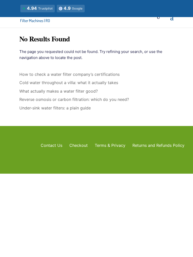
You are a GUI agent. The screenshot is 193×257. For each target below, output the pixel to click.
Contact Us (51, 145)
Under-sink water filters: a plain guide (55, 107)
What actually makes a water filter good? (58, 91)
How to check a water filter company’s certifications (69, 74)
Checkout (78, 145)
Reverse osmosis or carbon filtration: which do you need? (74, 99)
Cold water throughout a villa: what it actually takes (68, 82)
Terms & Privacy (110, 145)
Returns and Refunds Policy (158, 145)
